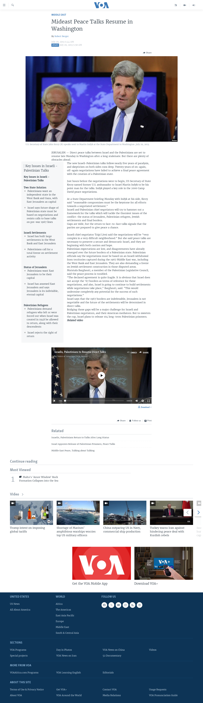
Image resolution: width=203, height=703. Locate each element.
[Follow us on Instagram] (125, 605)
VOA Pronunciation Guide (163, 695)
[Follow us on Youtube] (118, 605)
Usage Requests (157, 689)
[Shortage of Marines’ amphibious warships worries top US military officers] (78, 513)
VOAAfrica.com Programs (24, 672)
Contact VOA (110, 689)
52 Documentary (112, 655)
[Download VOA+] (163, 563)
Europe (60, 621)
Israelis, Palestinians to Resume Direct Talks (80, 352)
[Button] (147, 53)
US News (15, 603)
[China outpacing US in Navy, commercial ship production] (124, 513)
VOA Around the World (69, 695)
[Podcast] (139, 605)
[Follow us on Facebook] (104, 605)
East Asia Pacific (65, 615)
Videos (152, 649)
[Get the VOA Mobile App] (101, 563)
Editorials (108, 672)
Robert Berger (62, 36)
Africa (59, 603)
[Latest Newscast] (193, 5)
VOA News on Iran (66, 655)
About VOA (16, 695)
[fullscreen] (149, 401)
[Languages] (175, 5)
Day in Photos (64, 649)
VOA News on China (114, 649)
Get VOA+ (61, 689)
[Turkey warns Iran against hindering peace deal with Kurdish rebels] (171, 513)
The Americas (63, 609)
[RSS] (132, 605)
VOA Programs (18, 649)
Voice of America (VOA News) (72, 356)
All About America (20, 609)
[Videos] (184, 5)
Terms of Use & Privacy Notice (27, 689)
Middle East (58, 15)
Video (14, 495)
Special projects (19, 655)
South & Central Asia (67, 632)
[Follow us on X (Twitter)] (111, 605)
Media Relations (112, 695)
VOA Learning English (68, 672)
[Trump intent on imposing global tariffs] (31, 513)
